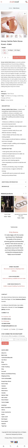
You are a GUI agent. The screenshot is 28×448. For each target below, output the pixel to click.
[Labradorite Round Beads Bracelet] (20, 204)
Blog (2, 362)
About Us (3, 353)
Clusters (3, 386)
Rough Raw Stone (6, 381)
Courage (14, 95)
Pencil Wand (4, 399)
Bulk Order (4, 355)
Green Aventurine (6, 412)
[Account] (17, 446)
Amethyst (4, 405)
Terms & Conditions (18, 438)
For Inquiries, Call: (6, 316)
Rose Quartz (4, 421)
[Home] (3, 446)
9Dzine (20, 434)
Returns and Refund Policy (8, 373)
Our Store (4, 359)
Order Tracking (5, 366)
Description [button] (6, 106)
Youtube (13, 329)
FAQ (2, 369)
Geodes (3, 393)
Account (3, 371)
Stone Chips (4, 383)
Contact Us (4, 364)
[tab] (14, 106)
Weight (4, 47)
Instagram (20, 329)
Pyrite (3, 414)
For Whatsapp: (5, 321)
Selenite (3, 423)
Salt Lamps (4, 397)
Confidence (8, 95)
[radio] (4, 50)
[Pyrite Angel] (7, 204)
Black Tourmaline (6, 407)
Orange (3, 98)
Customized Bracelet (6, 357)
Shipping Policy (5, 376)
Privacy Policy (8, 438)
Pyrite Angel (7, 214)
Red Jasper (4, 419)
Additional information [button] (10, 182)
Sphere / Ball (4, 395)
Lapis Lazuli (4, 416)
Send (6, 343)
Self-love (8, 98)
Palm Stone (16, 8)
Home (10, 8)
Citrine (3, 409)
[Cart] (24, 446)
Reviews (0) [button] (5, 186)
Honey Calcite (9, 100)
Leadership (20, 95)
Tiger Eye (3, 426)
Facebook (5, 329)
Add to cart (19, 57)
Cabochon (4, 388)
